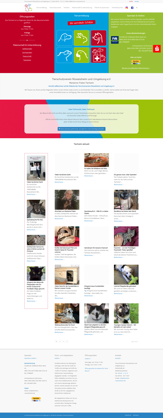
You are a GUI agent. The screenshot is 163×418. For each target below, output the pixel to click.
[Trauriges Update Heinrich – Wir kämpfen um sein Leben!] (126, 313)
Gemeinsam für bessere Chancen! (96, 248)
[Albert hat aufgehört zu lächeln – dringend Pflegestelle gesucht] (96, 313)
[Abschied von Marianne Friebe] (67, 200)
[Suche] (137, 7)
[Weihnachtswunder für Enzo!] (67, 313)
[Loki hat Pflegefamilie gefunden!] (126, 275)
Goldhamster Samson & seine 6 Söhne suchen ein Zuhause (35, 249)
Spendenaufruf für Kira (35, 220)
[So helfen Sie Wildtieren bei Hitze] (96, 160)
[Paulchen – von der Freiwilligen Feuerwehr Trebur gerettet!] (126, 236)
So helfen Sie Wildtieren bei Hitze (95, 168)
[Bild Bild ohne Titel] (65, 38)
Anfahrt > (88, 359)
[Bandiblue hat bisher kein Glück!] (126, 200)
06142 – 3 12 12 (123, 373)
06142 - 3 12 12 (60, 1)
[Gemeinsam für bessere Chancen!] (96, 236)
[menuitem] (131, 1)
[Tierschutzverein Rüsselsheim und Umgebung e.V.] (28, 7)
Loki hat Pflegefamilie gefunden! (125, 286)
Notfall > (57, 358)
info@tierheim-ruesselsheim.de (76, 1)
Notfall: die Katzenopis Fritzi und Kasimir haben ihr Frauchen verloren (66, 250)
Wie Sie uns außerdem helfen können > (136, 68)
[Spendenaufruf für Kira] (36, 209)
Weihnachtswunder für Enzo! (65, 325)
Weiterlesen (31, 194)
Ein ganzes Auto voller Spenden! (125, 175)
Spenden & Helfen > (30, 358)
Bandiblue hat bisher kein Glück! (125, 211)
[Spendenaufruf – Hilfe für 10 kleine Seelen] (96, 200)
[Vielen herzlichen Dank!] (36, 168)
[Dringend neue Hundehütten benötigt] (96, 275)
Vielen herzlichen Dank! (35, 182)
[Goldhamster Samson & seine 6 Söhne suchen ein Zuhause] (36, 240)
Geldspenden (27, 49)
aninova (71, 415)
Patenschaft (27, 56)
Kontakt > (118, 358)
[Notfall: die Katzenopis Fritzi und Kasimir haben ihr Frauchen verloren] (67, 236)
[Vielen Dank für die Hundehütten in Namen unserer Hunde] (67, 275)
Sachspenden (27, 52)
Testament (27, 60)
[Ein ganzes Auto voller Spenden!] (126, 163)
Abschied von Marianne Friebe (65, 211)
